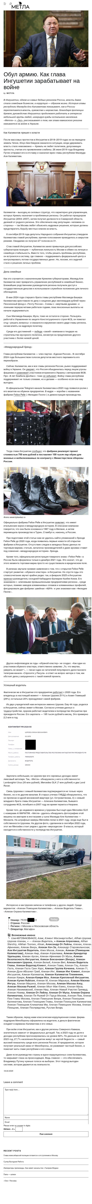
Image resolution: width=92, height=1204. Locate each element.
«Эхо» (20, 120)
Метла (21, 5)
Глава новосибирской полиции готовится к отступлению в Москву (31, 1155)
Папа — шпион (10, 1174)
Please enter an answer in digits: (17, 1125)
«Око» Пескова (10, 1180)
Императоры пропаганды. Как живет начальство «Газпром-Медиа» (31, 1168)
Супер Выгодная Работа (14, 1161)
